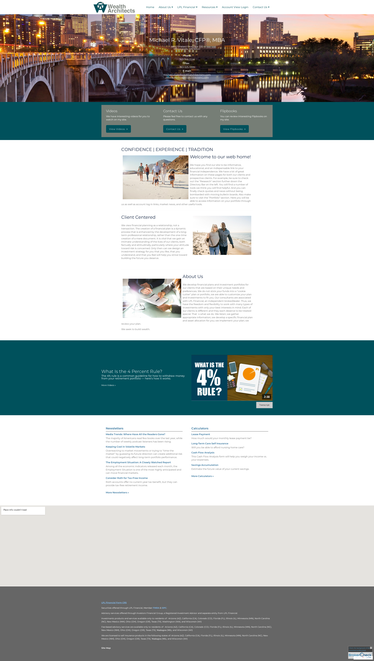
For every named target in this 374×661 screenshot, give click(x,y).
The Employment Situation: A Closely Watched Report (138, 462)
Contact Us (260, 7)
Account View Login (235, 7)
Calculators (199, 428)
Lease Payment (200, 434)
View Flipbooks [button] (233, 129)
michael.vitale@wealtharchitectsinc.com (187, 74)
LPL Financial (186, 7)
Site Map (106, 648)
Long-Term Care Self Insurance (209, 443)
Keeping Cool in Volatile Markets (125, 446)
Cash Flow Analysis (202, 452)
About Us (165, 7)
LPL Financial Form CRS (114, 602)
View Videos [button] (117, 129)
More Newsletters (117, 492)
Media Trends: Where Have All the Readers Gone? (135, 434)
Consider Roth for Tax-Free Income (127, 478)
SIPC (164, 608)
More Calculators (202, 476)
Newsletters (114, 428)
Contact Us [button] (173, 129)
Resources (208, 7)
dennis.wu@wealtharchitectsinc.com (187, 77)
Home (150, 7)
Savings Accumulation (204, 465)
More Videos (108, 385)
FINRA (156, 608)
